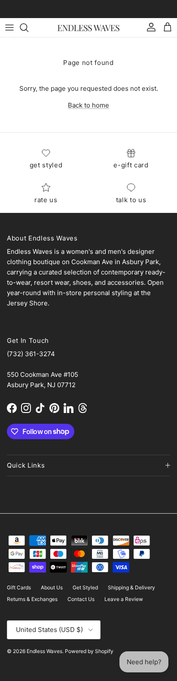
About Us (52, 587)
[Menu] (9, 27)
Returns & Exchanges (32, 599)
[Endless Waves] (88, 27)
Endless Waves (44, 651)
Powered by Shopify (89, 651)
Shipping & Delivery (131, 587)
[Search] (28, 27)
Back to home (88, 105)
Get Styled (85, 587)
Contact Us (81, 599)
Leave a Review (123, 599)
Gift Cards (19, 587)
